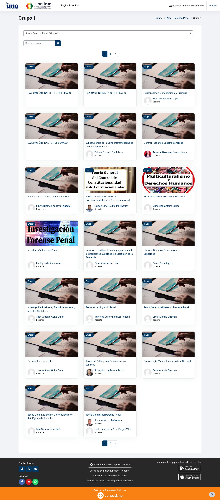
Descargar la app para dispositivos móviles (110, 480)
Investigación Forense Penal (42, 250)
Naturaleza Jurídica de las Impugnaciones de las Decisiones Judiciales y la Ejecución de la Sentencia (109, 254)
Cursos (159, 18)
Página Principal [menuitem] (70, 5)
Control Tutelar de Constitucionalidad (163, 142)
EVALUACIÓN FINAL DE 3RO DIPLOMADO (49, 93)
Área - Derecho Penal (178, 18)
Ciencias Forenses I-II (39, 361)
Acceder (213, 5)
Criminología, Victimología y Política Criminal (167, 361)
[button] (186, 5)
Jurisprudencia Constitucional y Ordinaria (165, 93)
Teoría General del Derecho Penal (103, 414)
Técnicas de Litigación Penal (101, 307)
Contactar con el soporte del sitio (112, 464)
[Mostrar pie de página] (212, 494)
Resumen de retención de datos (110, 475)
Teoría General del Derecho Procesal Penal (166, 307)
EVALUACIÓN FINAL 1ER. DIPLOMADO (48, 142)
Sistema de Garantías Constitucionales (48, 196)
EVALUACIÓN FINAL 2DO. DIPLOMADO (106, 93)
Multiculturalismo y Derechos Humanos (164, 196)
